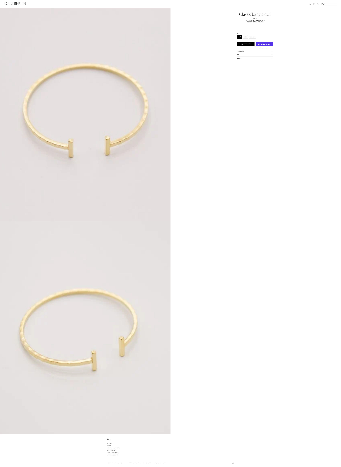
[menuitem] (15, 4)
